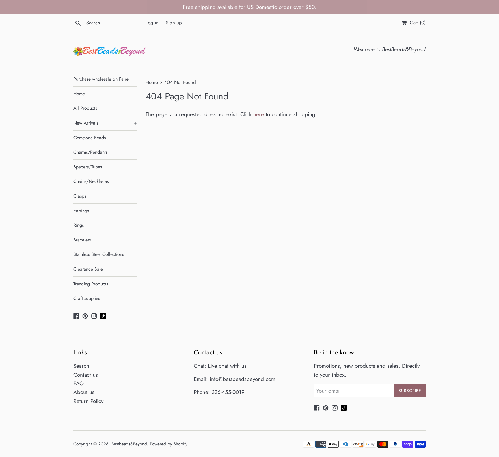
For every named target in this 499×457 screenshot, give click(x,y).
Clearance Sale (88, 269)
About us (83, 392)
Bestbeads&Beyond (129, 444)
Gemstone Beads (89, 137)
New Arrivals (105, 123)
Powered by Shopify (168, 444)
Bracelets (82, 240)
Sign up (174, 22)
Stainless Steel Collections (98, 254)
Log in (152, 22)
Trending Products (90, 283)
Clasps (79, 196)
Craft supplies (86, 298)
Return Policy (88, 401)
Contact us (85, 375)
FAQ (78, 383)
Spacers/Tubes (87, 167)
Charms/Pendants (90, 152)
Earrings (81, 210)
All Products (85, 108)
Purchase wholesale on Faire (101, 79)
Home (79, 93)
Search (81, 366)
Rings (78, 225)
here (258, 114)
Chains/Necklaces (91, 181)
